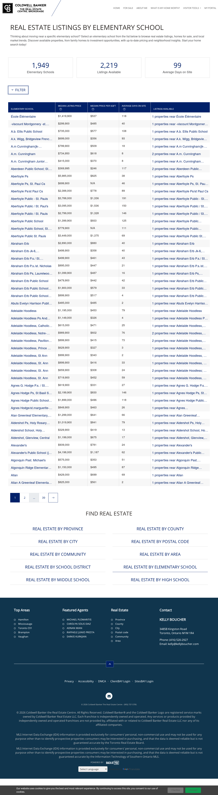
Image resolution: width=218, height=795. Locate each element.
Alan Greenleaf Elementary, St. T (29, 415)
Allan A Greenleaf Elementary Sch (31, 482)
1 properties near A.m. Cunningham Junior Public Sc (176, 161)
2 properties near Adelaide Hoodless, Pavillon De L (177, 340)
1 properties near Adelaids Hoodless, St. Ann (179, 378)
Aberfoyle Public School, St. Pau (30, 228)
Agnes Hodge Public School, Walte (30, 400)
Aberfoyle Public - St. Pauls (29, 198)
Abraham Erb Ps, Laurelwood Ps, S (31, 273)
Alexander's (19, 445)
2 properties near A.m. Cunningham (176, 153)
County (119, 623)
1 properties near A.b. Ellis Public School (180, 131)
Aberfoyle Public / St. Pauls (29, 213)
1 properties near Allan (167, 475)
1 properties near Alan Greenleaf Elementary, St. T (174, 415)
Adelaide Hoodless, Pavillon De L (30, 340)
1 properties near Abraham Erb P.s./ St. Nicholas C (179, 258)
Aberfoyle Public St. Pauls (28, 236)
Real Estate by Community (58, 554)
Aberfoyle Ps (19, 176)
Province (120, 619)
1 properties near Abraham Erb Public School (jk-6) (178, 288)
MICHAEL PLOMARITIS (79, 619)
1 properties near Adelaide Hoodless (177, 310)
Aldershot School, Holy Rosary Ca (26, 430)
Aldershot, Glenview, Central (30, 437)
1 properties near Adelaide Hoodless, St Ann (179, 355)
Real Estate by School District (58, 567)
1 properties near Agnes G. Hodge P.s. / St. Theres (179, 385)
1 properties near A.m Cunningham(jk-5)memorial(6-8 (178, 146)
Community (121, 636)
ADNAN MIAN (74, 628)
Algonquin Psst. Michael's (28, 460)
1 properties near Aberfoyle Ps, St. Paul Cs (179, 183)
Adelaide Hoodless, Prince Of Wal (31, 348)
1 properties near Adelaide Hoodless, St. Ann (179, 363)
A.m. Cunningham (23, 153)
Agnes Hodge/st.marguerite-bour (30, 407)
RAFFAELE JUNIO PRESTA (80, 632)
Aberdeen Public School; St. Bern (30, 168)
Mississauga (25, 623)
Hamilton (23, 619)
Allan (14, 475)
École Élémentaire (23, 116)
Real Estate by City (57, 541)
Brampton (24, 632)
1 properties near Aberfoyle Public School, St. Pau (175, 228)
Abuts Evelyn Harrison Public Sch (30, 303)
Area (118, 640)
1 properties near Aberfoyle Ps (173, 176)
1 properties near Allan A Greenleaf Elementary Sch (176, 482)
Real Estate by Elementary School (160, 567)
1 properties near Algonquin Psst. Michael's (175, 460)
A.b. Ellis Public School (26, 131)
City (117, 628)
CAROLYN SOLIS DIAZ (79, 623)
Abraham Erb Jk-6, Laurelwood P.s (23, 251)
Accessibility (86, 681)
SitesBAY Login (144, 681)
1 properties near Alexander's (172, 445)
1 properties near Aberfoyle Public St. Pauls (177, 236)
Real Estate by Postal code (160, 541)
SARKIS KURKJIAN (77, 636)
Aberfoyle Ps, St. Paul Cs (28, 183)
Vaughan (23, 636)
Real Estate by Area (160, 554)
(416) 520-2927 (178, 640)
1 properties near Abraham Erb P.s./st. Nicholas (178, 266)
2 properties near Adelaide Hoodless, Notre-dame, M (177, 333)
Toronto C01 (25, 628)
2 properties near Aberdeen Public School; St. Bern (175, 168)
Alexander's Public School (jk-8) (31, 452)
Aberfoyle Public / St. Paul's (29, 206)
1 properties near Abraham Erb (173, 243)
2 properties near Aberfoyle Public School (175, 221)
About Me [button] (141, 8)
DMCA (102, 681)
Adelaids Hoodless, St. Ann (29, 378)
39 (43, 498)
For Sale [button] (128, 8)
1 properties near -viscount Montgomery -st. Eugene (180, 124)
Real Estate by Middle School (58, 579)
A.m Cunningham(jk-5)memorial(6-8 (25, 146)
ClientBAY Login (120, 681)
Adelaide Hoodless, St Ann (29, 355)
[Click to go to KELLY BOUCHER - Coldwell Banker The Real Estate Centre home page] (26, 8)
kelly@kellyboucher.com (183, 644)
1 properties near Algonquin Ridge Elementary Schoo (175, 467)
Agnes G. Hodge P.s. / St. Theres (28, 385)
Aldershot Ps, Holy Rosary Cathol (29, 422)
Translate (134, 769)
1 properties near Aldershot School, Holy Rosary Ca (179, 430)
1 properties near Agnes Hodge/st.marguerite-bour (169, 407)
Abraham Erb (20, 243)
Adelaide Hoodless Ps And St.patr (29, 318)
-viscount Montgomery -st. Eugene (28, 124)
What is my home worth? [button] (165, 8)
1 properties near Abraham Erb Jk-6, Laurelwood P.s (177, 251)
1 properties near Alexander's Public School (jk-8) (176, 452)
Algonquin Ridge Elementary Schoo (30, 467)
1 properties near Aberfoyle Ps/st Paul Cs (180, 191)
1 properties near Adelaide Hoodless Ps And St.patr (179, 318)
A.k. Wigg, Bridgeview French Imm (31, 139)
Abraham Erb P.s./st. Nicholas (31, 266)
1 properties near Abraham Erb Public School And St (178, 295)
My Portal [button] (210, 8)
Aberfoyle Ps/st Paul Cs (27, 191)
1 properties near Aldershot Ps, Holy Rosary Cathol (176, 422)
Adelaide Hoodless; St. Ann (29, 370)
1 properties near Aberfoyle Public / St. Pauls (178, 213)
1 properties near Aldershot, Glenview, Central (178, 437)
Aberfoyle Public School (27, 221)
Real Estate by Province (58, 528)
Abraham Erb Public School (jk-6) (29, 288)
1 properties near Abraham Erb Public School (178, 280)
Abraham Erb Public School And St (29, 295)
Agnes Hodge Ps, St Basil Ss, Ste (31, 393)
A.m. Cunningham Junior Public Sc (28, 161)
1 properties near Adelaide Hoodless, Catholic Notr (177, 325)
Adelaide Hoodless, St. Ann (29, 363)
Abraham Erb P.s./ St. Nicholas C (25, 258)
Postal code (121, 632)
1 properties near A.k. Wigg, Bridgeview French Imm (179, 139)
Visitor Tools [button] (191, 8)
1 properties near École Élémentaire (176, 116)
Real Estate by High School (160, 579)
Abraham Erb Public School (29, 280)
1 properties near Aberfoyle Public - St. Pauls (178, 198)
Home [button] (116, 8)
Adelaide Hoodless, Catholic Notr (30, 325)
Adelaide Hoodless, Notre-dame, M (29, 333)
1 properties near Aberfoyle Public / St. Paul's (178, 206)
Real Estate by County (160, 528)
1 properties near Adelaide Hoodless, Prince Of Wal (177, 348)
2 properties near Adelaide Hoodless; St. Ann (179, 370)
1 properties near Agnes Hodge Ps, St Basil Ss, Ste (178, 393)
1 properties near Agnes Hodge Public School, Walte (178, 400)
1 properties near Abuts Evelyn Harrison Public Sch (179, 303)
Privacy (69, 681)
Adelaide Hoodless (23, 310)
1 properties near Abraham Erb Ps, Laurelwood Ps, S (176, 273)
